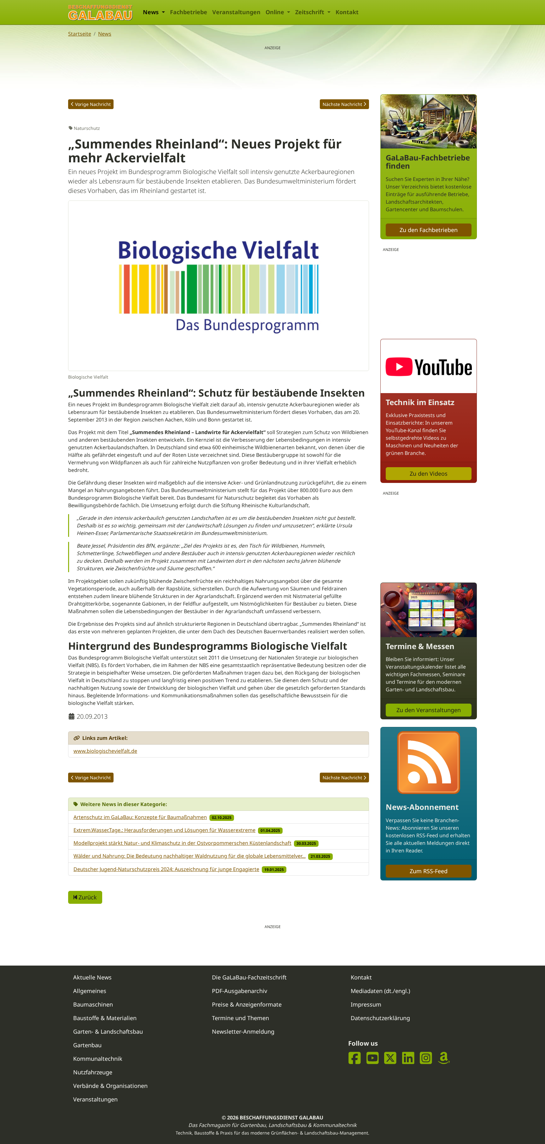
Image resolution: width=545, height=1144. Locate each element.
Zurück (87, 897)
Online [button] (276, 12)
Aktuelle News (92, 977)
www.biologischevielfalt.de (105, 750)
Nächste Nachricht (342, 104)
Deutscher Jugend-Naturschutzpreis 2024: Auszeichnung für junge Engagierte (166, 869)
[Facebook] (355, 1058)
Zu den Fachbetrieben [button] (429, 230)
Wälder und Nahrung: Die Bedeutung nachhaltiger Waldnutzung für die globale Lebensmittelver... (189, 855)
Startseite (79, 33)
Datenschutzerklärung (380, 1018)
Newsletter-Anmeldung (243, 1031)
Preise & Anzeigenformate (247, 1004)
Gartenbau (87, 1045)
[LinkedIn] (408, 1058)
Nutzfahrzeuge (92, 1072)
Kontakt (347, 12)
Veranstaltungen (236, 12)
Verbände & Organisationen (110, 1085)
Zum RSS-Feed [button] (429, 871)
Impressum (366, 1004)
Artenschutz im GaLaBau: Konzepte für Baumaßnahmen (140, 817)
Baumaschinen (93, 1004)
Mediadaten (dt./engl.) (380, 991)
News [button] (151, 12)
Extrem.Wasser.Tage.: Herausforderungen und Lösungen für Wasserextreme (164, 830)
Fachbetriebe (188, 12)
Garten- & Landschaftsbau (108, 1031)
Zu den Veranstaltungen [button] (428, 710)
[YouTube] (373, 1058)
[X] (390, 1058)
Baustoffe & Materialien (105, 1018)
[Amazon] (444, 1058)
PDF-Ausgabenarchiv (239, 991)
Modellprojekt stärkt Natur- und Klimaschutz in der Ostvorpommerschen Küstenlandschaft (182, 842)
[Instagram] (426, 1058)
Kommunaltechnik (97, 1058)
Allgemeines (89, 991)
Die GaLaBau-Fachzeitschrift (249, 977)
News (104, 33)
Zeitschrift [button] (310, 12)
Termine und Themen (240, 1018)
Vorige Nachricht (93, 104)
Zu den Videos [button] (429, 473)
